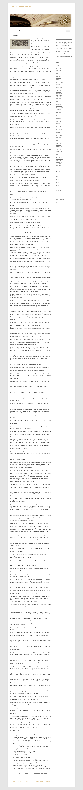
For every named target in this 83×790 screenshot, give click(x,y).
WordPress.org (59, 202)
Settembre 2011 (59, 162)
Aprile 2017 (58, 117)
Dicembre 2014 (59, 135)
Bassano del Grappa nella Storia (43, 781)
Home (11, 10)
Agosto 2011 (58, 163)
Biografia (18, 10)
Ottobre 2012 (59, 149)
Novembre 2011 (59, 159)
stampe (57, 188)
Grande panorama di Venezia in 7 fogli (19, 781)
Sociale (57, 10)
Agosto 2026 (58, 65)
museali (26, 773)
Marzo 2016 (58, 126)
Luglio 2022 (58, 76)
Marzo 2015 (58, 134)
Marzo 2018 (58, 104)
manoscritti (58, 177)
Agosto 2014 (58, 137)
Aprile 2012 (58, 152)
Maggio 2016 (58, 123)
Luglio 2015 (58, 132)
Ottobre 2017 (59, 109)
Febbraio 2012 (59, 156)
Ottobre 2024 (59, 70)
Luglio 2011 (58, 165)
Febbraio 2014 (59, 142)
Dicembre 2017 (59, 106)
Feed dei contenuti (60, 199)
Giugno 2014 (58, 138)
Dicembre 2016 (59, 120)
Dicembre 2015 (59, 129)
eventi (34, 10)
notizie (23, 10)
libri (57, 176)
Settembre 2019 (59, 89)
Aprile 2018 (58, 103)
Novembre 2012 (59, 148)
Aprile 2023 (58, 75)
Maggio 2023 (58, 73)
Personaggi (50, 10)
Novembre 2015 (59, 131)
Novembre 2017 (59, 107)
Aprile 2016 (58, 124)
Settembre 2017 (59, 110)
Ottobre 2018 (59, 96)
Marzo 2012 (58, 154)
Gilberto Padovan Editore (20, 6)
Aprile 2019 (58, 92)
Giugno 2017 (58, 113)
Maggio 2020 (58, 85)
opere (29, 10)
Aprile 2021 (58, 81)
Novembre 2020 (59, 82)
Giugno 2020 (58, 84)
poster (57, 185)
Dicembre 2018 (59, 95)
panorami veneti (37, 773)
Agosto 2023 (58, 71)
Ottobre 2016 (59, 121)
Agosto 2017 (58, 112)
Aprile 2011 (58, 166)
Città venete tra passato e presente (63, 51)
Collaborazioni (42, 10)
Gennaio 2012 (59, 157)
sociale (57, 187)
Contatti (64, 10)
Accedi (57, 198)
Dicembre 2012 (59, 146)
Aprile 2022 (58, 78)
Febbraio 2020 (59, 87)
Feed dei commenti (60, 201)
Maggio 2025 (58, 68)
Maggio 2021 (58, 79)
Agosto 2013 (58, 143)
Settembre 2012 (59, 151)
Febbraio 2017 (59, 118)
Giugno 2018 (58, 99)
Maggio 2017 (58, 115)
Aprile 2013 (58, 145)
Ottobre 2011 (59, 160)
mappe (57, 179)
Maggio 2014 (58, 140)
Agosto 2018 (58, 98)
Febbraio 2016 (59, 127)
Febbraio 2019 (59, 93)
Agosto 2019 (58, 90)
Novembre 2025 (59, 67)
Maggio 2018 (58, 101)
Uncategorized (59, 190)
